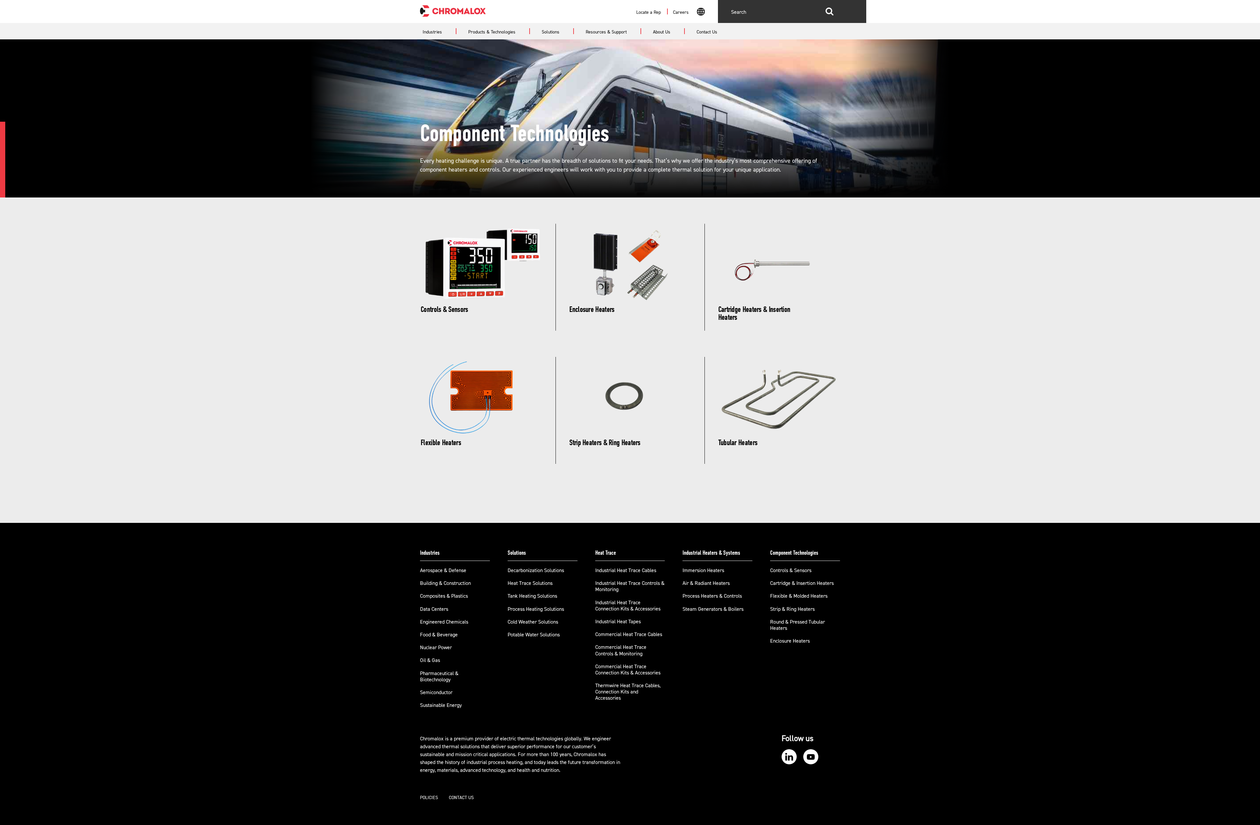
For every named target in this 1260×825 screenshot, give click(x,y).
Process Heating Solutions (536, 609)
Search (829, 11)
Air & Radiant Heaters (706, 583)
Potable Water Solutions (534, 634)
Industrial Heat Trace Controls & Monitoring (629, 586)
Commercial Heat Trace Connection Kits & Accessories (628, 669)
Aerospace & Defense (443, 570)
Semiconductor (436, 692)
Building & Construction (445, 583)
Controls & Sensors (790, 570)
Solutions (517, 552)
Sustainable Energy (441, 705)
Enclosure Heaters (790, 641)
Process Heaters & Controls (712, 596)
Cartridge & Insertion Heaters (802, 583)
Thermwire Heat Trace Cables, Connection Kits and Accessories (628, 691)
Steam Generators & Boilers (713, 609)
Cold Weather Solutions (533, 622)
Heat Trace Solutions (530, 583)
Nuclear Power (436, 647)
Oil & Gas (430, 660)
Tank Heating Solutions (532, 596)
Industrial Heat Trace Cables (625, 570)
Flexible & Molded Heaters (799, 596)
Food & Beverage (439, 634)
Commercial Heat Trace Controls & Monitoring (620, 650)
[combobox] (700, 12)
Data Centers (434, 609)
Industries (430, 552)
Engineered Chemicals (444, 622)
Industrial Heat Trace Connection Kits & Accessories (628, 605)
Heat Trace (605, 552)
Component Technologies (794, 552)
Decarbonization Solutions (536, 570)
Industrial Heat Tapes (618, 621)
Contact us (461, 798)
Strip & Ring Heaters (792, 609)
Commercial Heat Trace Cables (628, 634)
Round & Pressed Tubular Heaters (797, 625)
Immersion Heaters (703, 570)
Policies (429, 798)
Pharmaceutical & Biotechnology (439, 676)
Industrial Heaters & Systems (711, 552)
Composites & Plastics (444, 596)
